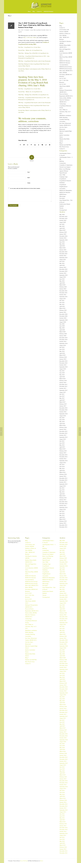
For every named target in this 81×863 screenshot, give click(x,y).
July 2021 (61, 300)
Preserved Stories (63, 94)
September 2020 (63, 320)
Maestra (41, 860)
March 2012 (62, 519)
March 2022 (62, 285)
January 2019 (62, 359)
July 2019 (61, 347)
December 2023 (63, 251)
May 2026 (62, 214)
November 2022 (63, 271)
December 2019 (63, 337)
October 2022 (62, 273)
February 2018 (63, 380)
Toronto (47, 30)
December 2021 (63, 291)
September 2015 (63, 437)
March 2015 (62, 449)
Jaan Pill (20, 31)
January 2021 (62, 312)
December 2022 (63, 269)
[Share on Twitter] (24, 145)
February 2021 (63, 310)
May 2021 (62, 304)
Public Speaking (63, 117)
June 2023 (62, 261)
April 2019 (62, 353)
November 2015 (63, 433)
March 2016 (62, 425)
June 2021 (62, 302)
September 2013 (63, 484)
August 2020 (62, 322)
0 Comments (26, 30)
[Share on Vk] (42, 145)
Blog (60, 25)
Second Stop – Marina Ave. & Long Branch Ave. (30, 50)
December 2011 (63, 525)
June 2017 (62, 396)
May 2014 (62, 468)
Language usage (63, 177)
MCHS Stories (62, 194)
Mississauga (62, 196)
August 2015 (62, 439)
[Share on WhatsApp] (27, 145)
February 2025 (63, 232)
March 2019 (62, 355)
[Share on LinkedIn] (35, 145)
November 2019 (63, 339)
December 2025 (63, 216)
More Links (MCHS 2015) (65, 70)
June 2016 (62, 419)
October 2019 (62, 341)
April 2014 (62, 470)
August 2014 (62, 462)
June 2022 (62, 279)
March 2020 (62, 331)
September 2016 (63, 413)
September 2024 (63, 240)
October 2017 (62, 388)
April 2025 (62, 228)
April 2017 (62, 400)
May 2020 (62, 328)
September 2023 (63, 257)
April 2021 (62, 306)
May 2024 (62, 244)
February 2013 (63, 497)
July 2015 (61, 441)
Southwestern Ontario (64, 204)
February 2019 (63, 357)
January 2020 (62, 335)
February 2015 (63, 451)
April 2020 (62, 330)
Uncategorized (63, 210)
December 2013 (63, 478)
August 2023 (62, 259)
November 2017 (63, 386)
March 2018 (62, 378)
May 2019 (62, 351)
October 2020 (62, 318)
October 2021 (62, 294)
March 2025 (62, 230)
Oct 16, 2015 (62, 78)
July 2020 (61, 324)
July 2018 (61, 371)
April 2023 (62, 265)
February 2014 (63, 474)
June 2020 (62, 326)
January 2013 (62, 499)
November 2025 (63, 218)
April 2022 (62, 283)
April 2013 (62, 494)
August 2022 (62, 277)
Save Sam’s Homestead (65, 123)
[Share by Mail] (49, 145)
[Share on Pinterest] (31, 145)
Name (28, 172)
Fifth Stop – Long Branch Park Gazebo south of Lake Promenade (34, 61)
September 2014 (63, 460)
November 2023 (63, 253)
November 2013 (63, 480)
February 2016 (63, 427)
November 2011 (63, 527)
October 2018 (62, 365)
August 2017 (62, 392)
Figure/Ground (63, 173)
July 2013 (61, 488)
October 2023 (62, 255)
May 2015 (62, 445)
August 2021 (62, 298)
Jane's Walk (33, 30)
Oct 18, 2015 (62, 84)
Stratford (61, 206)
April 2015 (62, 447)
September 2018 (63, 367)
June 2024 (62, 242)
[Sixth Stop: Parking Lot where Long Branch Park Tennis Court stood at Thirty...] (1, 431)
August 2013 (62, 486)
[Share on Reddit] (46, 145)
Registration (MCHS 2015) (66, 96)
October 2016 (62, 412)
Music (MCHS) (63, 72)
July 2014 (61, 464)
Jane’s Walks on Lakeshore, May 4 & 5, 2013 (65, 111)
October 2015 (62, 435)
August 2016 (62, 415)
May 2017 (62, 398)
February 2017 (63, 404)
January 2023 (62, 267)
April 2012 (62, 517)
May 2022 (62, 281)
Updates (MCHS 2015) (65, 125)
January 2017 (62, 406)
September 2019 (63, 343)
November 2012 (63, 503)
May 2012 (62, 515)
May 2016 (62, 421)
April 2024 (62, 246)
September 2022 (63, 275)
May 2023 (62, 263)
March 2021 (62, 308)
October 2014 (62, 458)
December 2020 (63, 314)
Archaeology (62, 104)
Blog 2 (9, 15)
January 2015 (62, 453)
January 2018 (62, 382)
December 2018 (63, 361)
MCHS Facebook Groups (65, 66)
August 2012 (62, 509)
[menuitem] (29, 11)
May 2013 (62, 492)
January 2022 (62, 289)
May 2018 (62, 374)
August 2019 (62, 345)
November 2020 (63, 316)
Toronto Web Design (24, 860)
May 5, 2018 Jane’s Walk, (29, 37)
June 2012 (62, 513)
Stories (61, 137)
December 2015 (63, 431)
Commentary (62, 163)
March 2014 (62, 472)
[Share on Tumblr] (38, 145)
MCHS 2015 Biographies (65, 190)
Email (28, 177)
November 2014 (63, 456)
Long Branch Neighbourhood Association (63, 186)
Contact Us (62, 27)
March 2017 (62, 402)
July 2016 (61, 417)
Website (28, 183)
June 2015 (62, 443)
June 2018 (62, 372)
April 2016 (62, 423)
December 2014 (63, 455)
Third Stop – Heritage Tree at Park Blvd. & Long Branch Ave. (33, 53)
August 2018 (62, 369)
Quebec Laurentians (64, 135)
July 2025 (61, 224)
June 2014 (62, 466)
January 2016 (62, 429)
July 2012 (61, 511)
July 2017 (61, 394)
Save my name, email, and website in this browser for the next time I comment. (25, 188)
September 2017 (63, 390)
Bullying (61, 161)
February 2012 (63, 521)
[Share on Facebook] (20, 145)
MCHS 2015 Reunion (64, 61)
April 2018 (62, 376)
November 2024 (63, 236)
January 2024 (62, 249)
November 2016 (63, 410)
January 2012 (62, 523)
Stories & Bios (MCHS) (65, 98)
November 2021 (63, 292)
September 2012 (63, 507)
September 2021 (63, 296)
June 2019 (62, 349)
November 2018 (63, 363)
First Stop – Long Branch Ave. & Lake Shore (29, 47)
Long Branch (38, 30)
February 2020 (63, 333)
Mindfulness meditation (65, 115)
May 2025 (62, 226)
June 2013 (62, 490)
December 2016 (63, 408)
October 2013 (62, 482)
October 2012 (62, 505)
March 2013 (62, 495)
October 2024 (62, 238)
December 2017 (63, 384)
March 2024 (62, 248)
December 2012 (63, 501)
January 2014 (62, 476)
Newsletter (43, 30)
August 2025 (62, 222)
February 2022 (63, 287)
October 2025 (62, 220)
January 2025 (62, 234)
